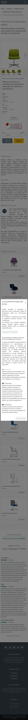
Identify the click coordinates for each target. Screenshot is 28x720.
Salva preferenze (21, 418)
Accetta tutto (6, 332)
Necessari (8, 369)
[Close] (25, 303)
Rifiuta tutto (14, 332)
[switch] (3, 383)
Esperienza (8, 383)
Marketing (8, 405)
